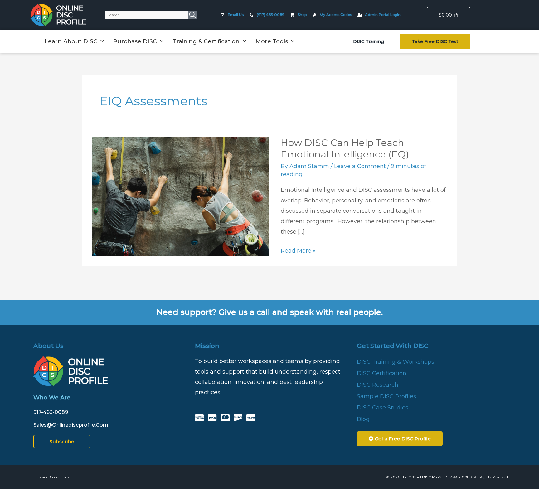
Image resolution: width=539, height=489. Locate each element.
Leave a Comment (360, 166)
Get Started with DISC (392, 346)
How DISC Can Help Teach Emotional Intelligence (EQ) (345, 148)
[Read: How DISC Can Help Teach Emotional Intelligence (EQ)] (181, 195)
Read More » (298, 250)
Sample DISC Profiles (386, 396)
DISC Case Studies (382, 407)
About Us (48, 346)
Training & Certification (206, 41)
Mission (207, 346)
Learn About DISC (71, 41)
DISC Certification (381, 373)
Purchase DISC (135, 41)
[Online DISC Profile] (58, 15)
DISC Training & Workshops (395, 361)
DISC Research (377, 384)
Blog (363, 419)
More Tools (271, 41)
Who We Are (51, 397)
